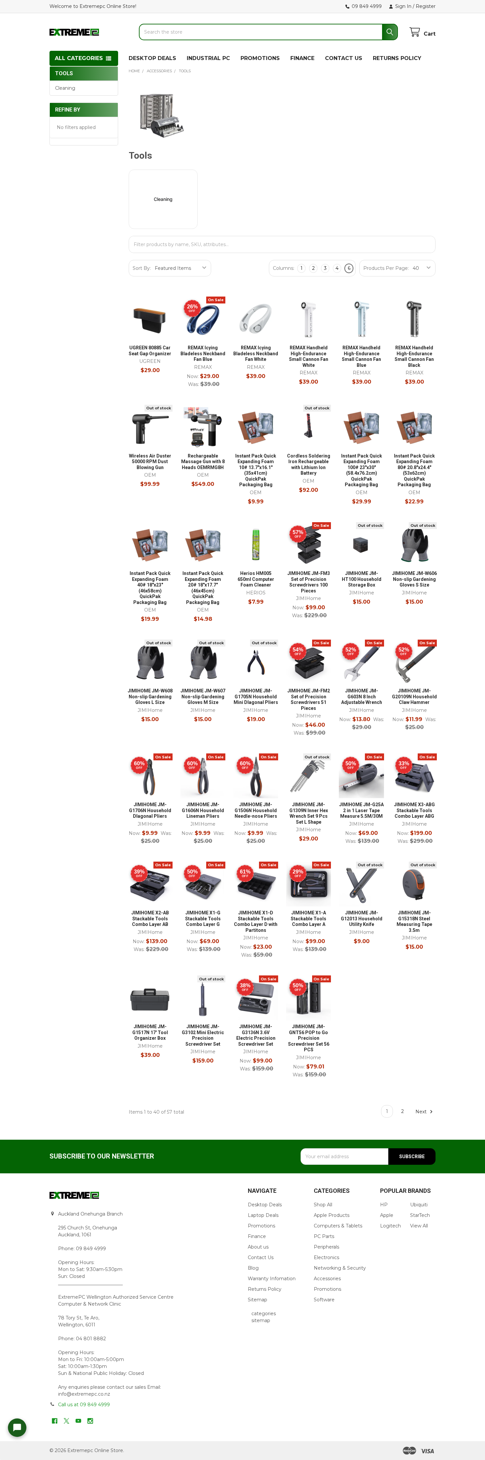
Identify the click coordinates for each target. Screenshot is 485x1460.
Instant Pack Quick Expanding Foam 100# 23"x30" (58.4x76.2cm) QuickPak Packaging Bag (361, 470)
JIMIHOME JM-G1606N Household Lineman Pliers (203, 810)
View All (419, 1226)
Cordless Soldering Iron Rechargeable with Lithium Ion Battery (308, 464)
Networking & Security (340, 1268)
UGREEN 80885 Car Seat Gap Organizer (150, 350)
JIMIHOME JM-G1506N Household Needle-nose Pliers (256, 810)
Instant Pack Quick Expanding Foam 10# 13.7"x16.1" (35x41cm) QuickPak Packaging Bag (255, 470)
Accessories (327, 1279)
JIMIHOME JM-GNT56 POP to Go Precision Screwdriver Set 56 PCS (308, 1038)
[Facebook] (54, 1421)
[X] (66, 1421)
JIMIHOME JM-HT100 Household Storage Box (361, 579)
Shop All (323, 1205)
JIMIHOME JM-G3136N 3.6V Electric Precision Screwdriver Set (255, 1035)
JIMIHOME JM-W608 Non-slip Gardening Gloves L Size (150, 696)
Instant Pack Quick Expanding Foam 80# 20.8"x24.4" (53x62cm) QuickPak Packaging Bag (414, 470)
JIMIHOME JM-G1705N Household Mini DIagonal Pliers (256, 696)
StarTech (420, 1215)
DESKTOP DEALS (152, 58)
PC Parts (324, 1236)
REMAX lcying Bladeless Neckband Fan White (255, 353)
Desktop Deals (265, 1205)
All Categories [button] (79, 58)
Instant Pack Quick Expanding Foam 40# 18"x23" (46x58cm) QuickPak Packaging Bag (150, 588)
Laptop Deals (263, 1215)
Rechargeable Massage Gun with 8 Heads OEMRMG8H (203, 461)
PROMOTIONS (260, 58)
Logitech (390, 1226)
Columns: (283, 268)
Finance (257, 1236)
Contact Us (261, 1257)
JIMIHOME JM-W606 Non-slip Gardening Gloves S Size (414, 579)
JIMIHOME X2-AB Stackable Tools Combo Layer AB (150, 918)
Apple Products (331, 1215)
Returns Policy (264, 1289)
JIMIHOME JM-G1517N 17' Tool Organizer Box (150, 1032)
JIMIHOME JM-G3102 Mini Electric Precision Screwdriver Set (203, 1035)
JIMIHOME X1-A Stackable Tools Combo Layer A (308, 918)
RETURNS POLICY (397, 58)
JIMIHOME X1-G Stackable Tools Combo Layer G (203, 918)
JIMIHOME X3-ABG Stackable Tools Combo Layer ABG (414, 810)
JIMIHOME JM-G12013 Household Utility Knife (361, 918)
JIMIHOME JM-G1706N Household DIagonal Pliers (150, 810)
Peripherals (326, 1247)
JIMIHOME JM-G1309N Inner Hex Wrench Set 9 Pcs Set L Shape (308, 813)
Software (324, 1300)
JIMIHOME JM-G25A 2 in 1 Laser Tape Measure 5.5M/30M (361, 810)
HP (384, 1205)
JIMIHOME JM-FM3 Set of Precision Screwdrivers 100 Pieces (308, 582)
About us (258, 1247)
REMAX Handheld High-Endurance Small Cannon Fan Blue (361, 356)
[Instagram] (90, 1421)
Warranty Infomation (272, 1279)
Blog (253, 1268)
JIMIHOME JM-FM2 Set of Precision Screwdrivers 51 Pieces (308, 699)
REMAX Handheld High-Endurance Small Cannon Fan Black (414, 356)
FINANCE (302, 58)
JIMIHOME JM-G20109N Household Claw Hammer (414, 696)
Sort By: (142, 268)
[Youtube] (78, 1421)
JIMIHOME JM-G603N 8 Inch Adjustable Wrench (361, 696)
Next (421, 1111)
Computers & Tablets (338, 1226)
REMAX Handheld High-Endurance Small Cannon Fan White (308, 356)
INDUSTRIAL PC (208, 58)
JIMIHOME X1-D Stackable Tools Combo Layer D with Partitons (255, 921)
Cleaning (65, 88)
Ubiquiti (419, 1205)
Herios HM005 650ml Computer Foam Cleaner (256, 579)
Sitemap (257, 1300)
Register (426, 6)
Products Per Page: (386, 268)
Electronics (326, 1257)
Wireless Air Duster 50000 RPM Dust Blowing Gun (150, 461)
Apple (386, 1215)
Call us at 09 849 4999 (84, 1405)
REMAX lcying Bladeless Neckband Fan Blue (202, 353)
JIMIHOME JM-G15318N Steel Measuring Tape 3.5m (414, 921)
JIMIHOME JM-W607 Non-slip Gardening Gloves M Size (202, 696)
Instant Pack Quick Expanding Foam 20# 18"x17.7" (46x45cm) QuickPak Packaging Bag (202, 588)
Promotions (261, 1226)
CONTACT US (343, 58)
